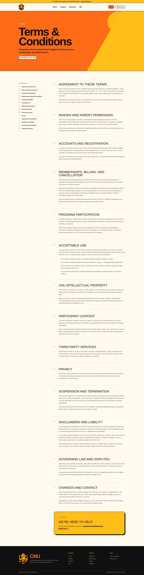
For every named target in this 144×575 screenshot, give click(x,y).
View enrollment (86, 1)
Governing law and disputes (27, 125)
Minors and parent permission (28, 90)
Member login (92, 558)
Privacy (22, 115)
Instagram (91, 563)
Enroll (111, 7)
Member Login (120, 7)
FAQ (80, 7)
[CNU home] (22, 6)
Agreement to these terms (27, 86)
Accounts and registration (27, 93)
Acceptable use (24, 102)
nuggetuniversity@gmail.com (93, 526)
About (55, 7)
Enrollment (91, 556)
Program (63, 7)
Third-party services (25, 112)
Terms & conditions (114, 556)
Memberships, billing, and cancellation (30, 96)
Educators (72, 7)
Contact (91, 561)
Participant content (25, 109)
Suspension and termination (28, 118)
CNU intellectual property (27, 106)
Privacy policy (113, 558)
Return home (64, 528)
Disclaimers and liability (26, 122)
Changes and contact (26, 128)
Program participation (26, 99)
